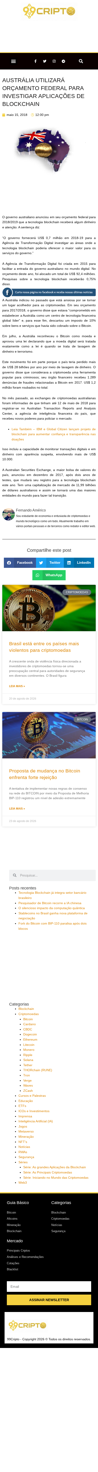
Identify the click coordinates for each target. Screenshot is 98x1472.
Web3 (22, 1182)
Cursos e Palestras (32, 1095)
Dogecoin (30, 1034)
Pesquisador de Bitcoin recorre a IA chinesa (49, 903)
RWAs (22, 1152)
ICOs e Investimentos (33, 1111)
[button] (13, 61)
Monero (28, 1049)
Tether (27, 1065)
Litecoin (28, 1045)
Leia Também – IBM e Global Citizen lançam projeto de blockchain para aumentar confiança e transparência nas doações (54, 434)
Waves (28, 1085)
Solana (28, 1060)
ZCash (28, 1090)
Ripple (27, 1055)
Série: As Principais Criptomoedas (47, 1172)
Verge (27, 1080)
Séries (23, 1162)
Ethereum (30, 1039)
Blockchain (26, 1009)
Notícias (24, 1147)
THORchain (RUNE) (37, 1070)
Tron (26, 1075)
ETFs (22, 1106)
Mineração (26, 1136)
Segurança (26, 1157)
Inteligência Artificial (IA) (35, 1121)
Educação (25, 1101)
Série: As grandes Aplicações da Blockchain (54, 1167)
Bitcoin (28, 1019)
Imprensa (25, 1116)
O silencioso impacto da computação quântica (51, 908)
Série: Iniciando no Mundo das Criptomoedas (55, 1177)
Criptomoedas (28, 1014)
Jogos (22, 1126)
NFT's (22, 1142)
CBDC (27, 1029)
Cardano (29, 1024)
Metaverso (26, 1131)
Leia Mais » (17, 686)
